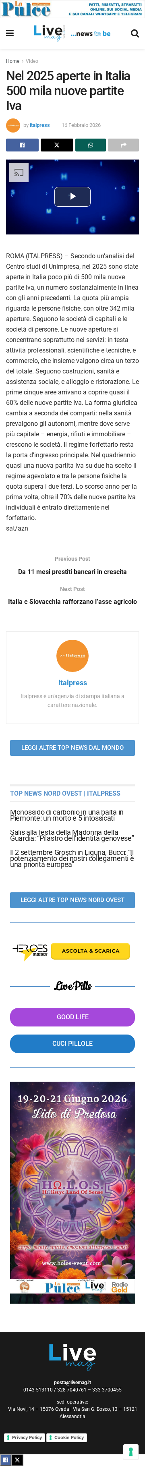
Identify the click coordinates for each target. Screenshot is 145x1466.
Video (32, 61)
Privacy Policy (27, 1437)
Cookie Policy (69, 1437)
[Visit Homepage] (72, 33)
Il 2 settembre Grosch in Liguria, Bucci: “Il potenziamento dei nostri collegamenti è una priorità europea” (72, 858)
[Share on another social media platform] (123, 145)
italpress (40, 125)
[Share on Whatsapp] (90, 145)
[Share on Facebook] (22, 145)
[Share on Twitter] (57, 145)
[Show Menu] (10, 33)
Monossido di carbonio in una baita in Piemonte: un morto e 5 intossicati (67, 815)
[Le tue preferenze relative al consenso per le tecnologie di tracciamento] (131, 1452)
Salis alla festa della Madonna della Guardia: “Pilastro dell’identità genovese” (72, 835)
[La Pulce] (72, 8)
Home (12, 61)
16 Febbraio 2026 (81, 125)
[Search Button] (135, 33)
